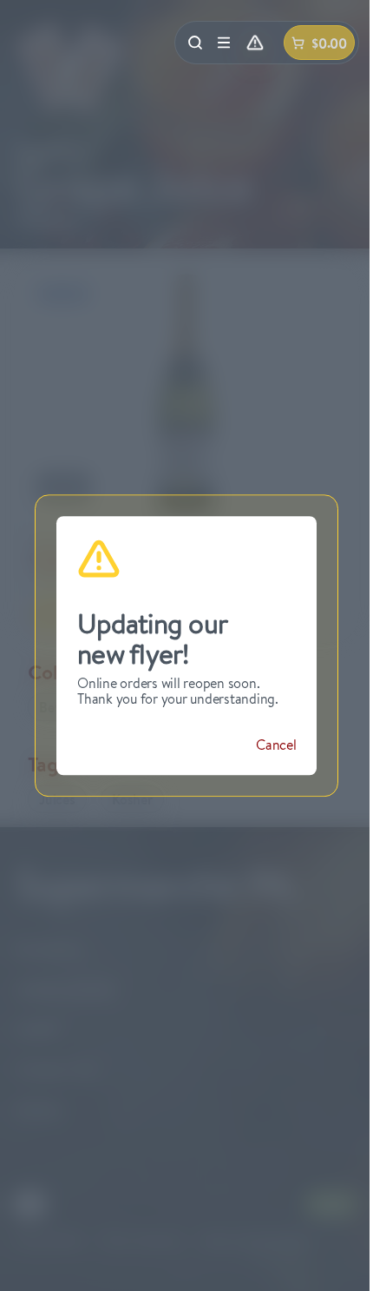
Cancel (276, 744)
